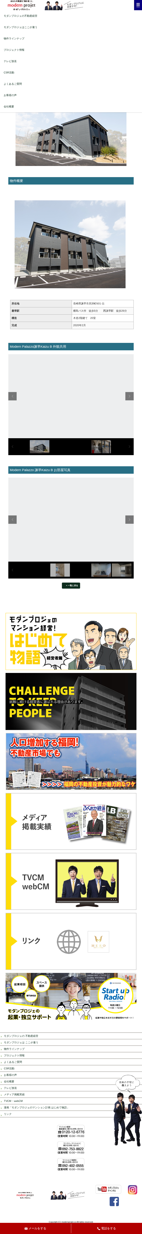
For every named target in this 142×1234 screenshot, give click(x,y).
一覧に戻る (73, 585)
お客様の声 (10, 95)
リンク (8, 1114)
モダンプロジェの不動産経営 (20, 15)
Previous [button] (12, 396)
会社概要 (9, 106)
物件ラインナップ (14, 38)
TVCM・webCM (13, 1101)
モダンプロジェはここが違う (20, 27)
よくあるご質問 (13, 83)
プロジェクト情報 (14, 49)
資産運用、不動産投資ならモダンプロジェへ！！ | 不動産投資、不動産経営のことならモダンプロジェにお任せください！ (71, 5)
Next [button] (129, 396)
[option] (70, 396)
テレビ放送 (10, 61)
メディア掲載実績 (14, 1094)
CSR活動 (9, 72)
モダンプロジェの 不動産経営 (21, 1036)
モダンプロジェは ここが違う (21, 1042)
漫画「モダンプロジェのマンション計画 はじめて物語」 (36, 1107)
